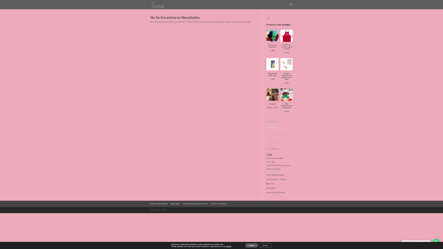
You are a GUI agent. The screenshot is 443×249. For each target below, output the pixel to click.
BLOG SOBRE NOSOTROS (275, 193)
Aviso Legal (270, 162)
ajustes (228, 246)
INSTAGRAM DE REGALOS (277, 179)
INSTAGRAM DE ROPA (276, 175)
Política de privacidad (274, 158)
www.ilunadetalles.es (272, 149)
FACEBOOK (271, 188)
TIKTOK (271, 184)
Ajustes (265, 245)
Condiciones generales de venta (278, 165)
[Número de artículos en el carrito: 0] (268, 18)
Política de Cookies (273, 169)
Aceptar (251, 245)
